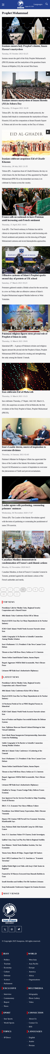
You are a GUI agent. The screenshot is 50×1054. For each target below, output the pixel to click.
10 (4, 594)
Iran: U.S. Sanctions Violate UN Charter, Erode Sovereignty (23, 835)
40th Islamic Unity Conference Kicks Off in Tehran (20, 616)
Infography (33, 994)
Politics (7, 960)
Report (6, 1002)
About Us (33, 1019)
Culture (7, 972)
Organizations (34, 980)
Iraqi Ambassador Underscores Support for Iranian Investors (23, 887)
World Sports (9, 1023)
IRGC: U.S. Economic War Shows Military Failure (20, 806)
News (6, 1006)
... (16, 590)
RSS (30, 1027)
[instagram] (12, 929)
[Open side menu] (3, 4)
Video (31, 1002)
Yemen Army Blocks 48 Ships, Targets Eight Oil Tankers (22, 853)
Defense (7, 976)
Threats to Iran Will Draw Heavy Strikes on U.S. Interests (22, 652)
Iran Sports (8, 1019)
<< (4, 590)
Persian (32, 1045)
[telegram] (19, 929)
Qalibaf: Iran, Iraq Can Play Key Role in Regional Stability (23, 840)
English (32, 1037)
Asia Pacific (33, 964)
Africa (31, 976)
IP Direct (7, 1037)
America (32, 972)
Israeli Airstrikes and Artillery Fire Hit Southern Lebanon (22, 882)
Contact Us (33, 1023)
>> (17, 594)
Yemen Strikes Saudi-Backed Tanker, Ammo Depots (20, 658)
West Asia (33, 960)
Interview (7, 994)
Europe (32, 968)
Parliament (8, 983)
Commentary (9, 998)
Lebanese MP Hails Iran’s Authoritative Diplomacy (20, 671)
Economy (8, 968)
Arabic (31, 1041)
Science (7, 980)
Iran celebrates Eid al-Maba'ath (17, 392)
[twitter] (5, 929)
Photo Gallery (34, 998)
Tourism (7, 964)
